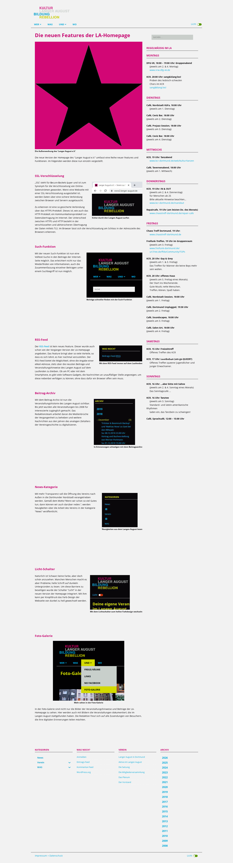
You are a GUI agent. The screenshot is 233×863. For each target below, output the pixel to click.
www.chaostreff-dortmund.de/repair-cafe (172, 213)
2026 (165, 757)
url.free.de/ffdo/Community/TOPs (167, 251)
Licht (193, 24)
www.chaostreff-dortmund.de (165, 234)
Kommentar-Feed (85, 767)
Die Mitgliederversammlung (132, 772)
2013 (165, 821)
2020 (165, 787)
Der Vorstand (125, 782)
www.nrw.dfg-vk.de (160, 70)
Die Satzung (124, 767)
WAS (50, 24)
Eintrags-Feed (83, 762)
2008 (165, 845)
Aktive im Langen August (130, 762)
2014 (165, 816)
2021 (165, 782)
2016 (165, 806)
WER (36, 24)
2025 (165, 762)
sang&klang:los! (158, 87)
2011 (165, 831)
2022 (165, 777)
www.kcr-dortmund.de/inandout (167, 202)
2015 (165, 811)
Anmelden (81, 757)
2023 (165, 772)
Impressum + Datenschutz (49, 855)
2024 (165, 767)
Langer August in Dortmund (132, 757)
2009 (165, 841)
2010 (165, 836)
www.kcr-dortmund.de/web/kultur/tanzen (172, 160)
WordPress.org (84, 772)
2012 (165, 826)
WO (75, 24)
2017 (165, 802)
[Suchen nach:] (172, 37)
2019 (165, 792)
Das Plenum (124, 777)
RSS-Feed (44, 346)
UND (61, 24)
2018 (165, 797)
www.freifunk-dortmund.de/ (165, 248)
